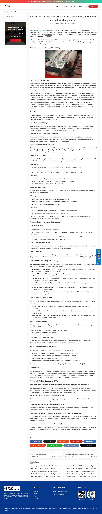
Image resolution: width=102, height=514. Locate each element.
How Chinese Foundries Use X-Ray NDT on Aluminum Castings (47, 471)
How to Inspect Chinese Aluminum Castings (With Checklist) (82, 468)
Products (36, 491)
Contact (81, 6)
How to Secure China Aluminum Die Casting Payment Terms (47, 468)
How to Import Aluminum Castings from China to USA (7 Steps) (47, 466)
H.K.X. (73, 24)
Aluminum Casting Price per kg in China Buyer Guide (80, 474)
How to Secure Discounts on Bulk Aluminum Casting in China (82, 471)
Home (58, 6)
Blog (35, 496)
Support (64, 6)
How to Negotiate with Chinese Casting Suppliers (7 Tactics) (46, 476)
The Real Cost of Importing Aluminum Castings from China (46, 474)
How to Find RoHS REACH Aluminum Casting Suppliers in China (83, 466)
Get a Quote (93, 6)
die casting (37, 30)
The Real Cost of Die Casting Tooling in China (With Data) (81, 476)
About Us (36, 493)
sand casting (48, 34)
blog (11, 11)
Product (73, 6)
